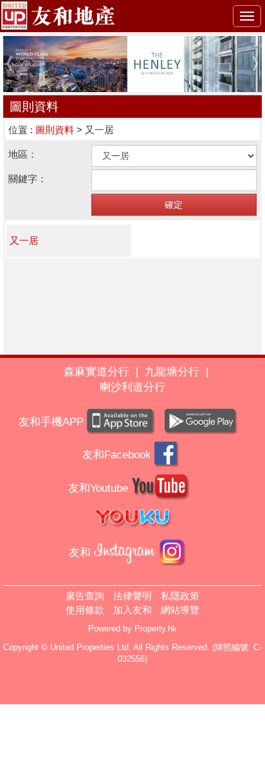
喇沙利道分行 (132, 387)
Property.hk (155, 628)
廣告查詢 (85, 595)
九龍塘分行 (172, 372)
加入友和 (132, 609)
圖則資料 (54, 129)
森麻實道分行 (96, 372)
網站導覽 (180, 609)
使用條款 (85, 609)
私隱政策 (180, 595)
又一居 (24, 240)
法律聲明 (132, 595)
